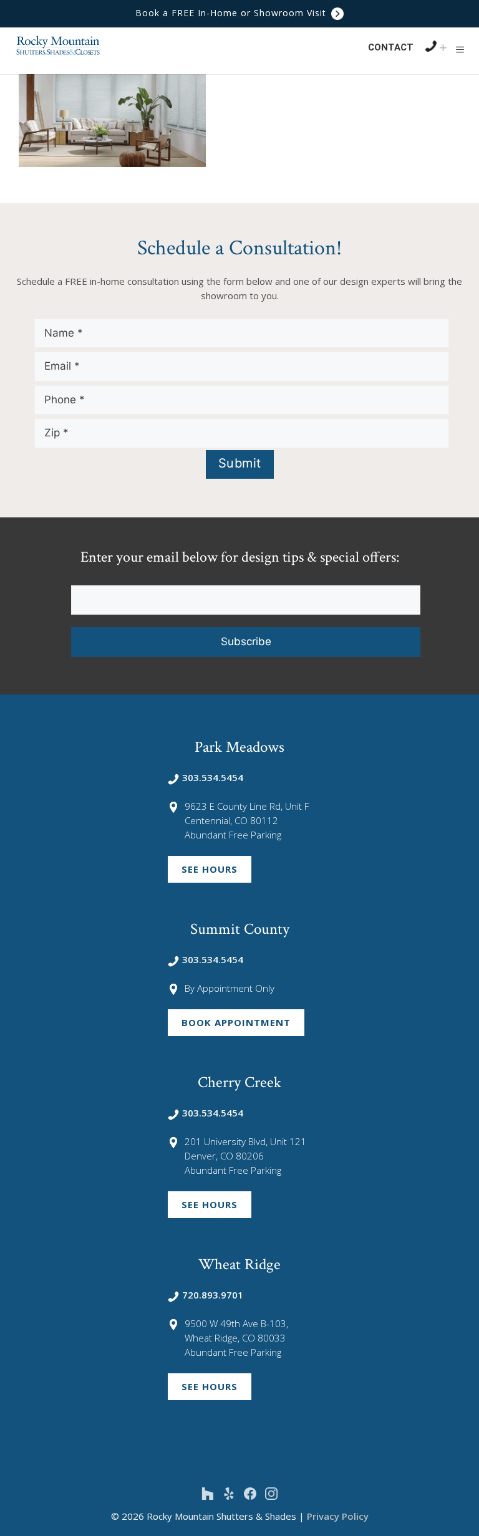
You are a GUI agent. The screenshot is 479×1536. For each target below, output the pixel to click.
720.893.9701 (212, 1295)
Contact (391, 47)
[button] (460, 49)
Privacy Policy (338, 1516)
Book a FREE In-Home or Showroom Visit (232, 13)
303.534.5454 (212, 777)
